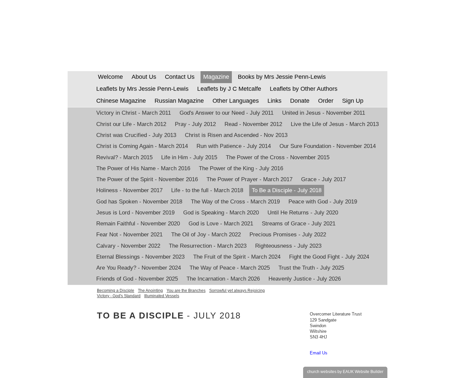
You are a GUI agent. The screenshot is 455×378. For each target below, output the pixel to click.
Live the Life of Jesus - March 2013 (335, 124)
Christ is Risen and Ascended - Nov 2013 (236, 135)
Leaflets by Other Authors (303, 88)
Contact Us (180, 76)
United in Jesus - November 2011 (323, 113)
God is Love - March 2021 (221, 223)
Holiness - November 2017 (129, 190)
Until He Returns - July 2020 (302, 212)
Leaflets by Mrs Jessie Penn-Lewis (142, 88)
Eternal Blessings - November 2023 (140, 257)
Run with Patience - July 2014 (234, 146)
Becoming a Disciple (115, 291)
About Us (144, 76)
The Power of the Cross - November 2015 (277, 157)
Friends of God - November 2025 (137, 279)
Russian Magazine (179, 100)
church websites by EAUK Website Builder (345, 372)
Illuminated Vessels (161, 296)
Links (274, 100)
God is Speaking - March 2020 (221, 212)
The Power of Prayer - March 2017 (249, 179)
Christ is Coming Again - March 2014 (142, 146)
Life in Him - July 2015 (189, 157)
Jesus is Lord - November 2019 (135, 212)
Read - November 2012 (253, 124)
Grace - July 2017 (323, 179)
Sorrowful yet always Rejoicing (237, 291)
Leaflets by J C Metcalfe (229, 88)
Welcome (109, 76)
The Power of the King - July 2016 (241, 168)
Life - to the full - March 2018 (207, 190)
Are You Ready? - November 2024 (138, 268)
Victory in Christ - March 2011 (133, 113)
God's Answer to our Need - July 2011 (226, 113)
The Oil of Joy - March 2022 (206, 234)
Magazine (216, 76)
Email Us (318, 352)
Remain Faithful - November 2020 (138, 223)
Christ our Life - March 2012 (131, 124)
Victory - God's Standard (119, 296)
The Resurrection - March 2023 (207, 246)
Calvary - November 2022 (128, 246)
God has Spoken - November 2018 (139, 201)
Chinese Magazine (121, 100)
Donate (299, 100)
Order (325, 100)
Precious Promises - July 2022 (287, 234)
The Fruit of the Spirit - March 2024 (236, 257)
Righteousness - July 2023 (288, 246)
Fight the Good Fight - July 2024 (329, 257)
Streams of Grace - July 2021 (298, 223)
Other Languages (236, 100)
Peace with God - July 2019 (322, 201)
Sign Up (352, 100)
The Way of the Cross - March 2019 (235, 201)
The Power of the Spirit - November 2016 (147, 179)
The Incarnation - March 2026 (223, 279)
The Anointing (150, 291)
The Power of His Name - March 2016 (143, 168)
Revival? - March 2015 (124, 157)
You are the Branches (186, 291)
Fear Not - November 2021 (129, 234)
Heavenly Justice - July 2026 (304, 279)
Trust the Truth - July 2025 (311, 268)
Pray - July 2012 (195, 124)
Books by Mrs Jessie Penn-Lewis (282, 76)
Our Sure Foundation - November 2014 (327, 146)
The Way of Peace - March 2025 (230, 268)
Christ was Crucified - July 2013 (136, 135)
